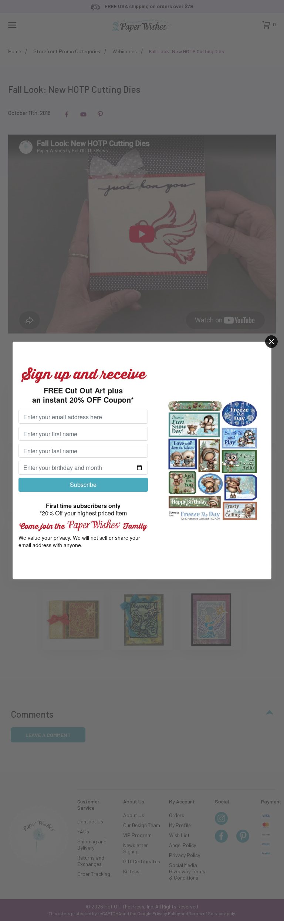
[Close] (271, 341)
